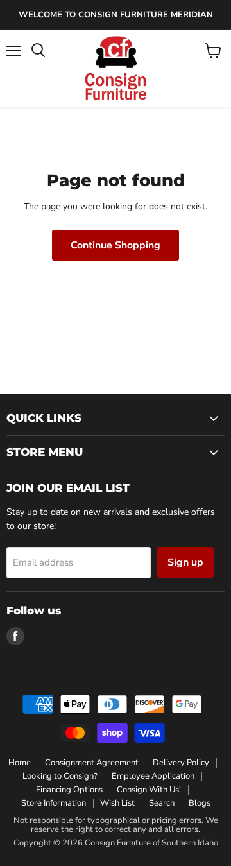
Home (19, 762)
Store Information (53, 803)
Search (162, 803)
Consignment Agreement (92, 762)
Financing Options (69, 789)
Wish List (117, 803)
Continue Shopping (115, 245)
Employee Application (153, 776)
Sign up (185, 562)
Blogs (199, 803)
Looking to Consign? (60, 776)
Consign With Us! (149, 789)
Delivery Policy (181, 762)
